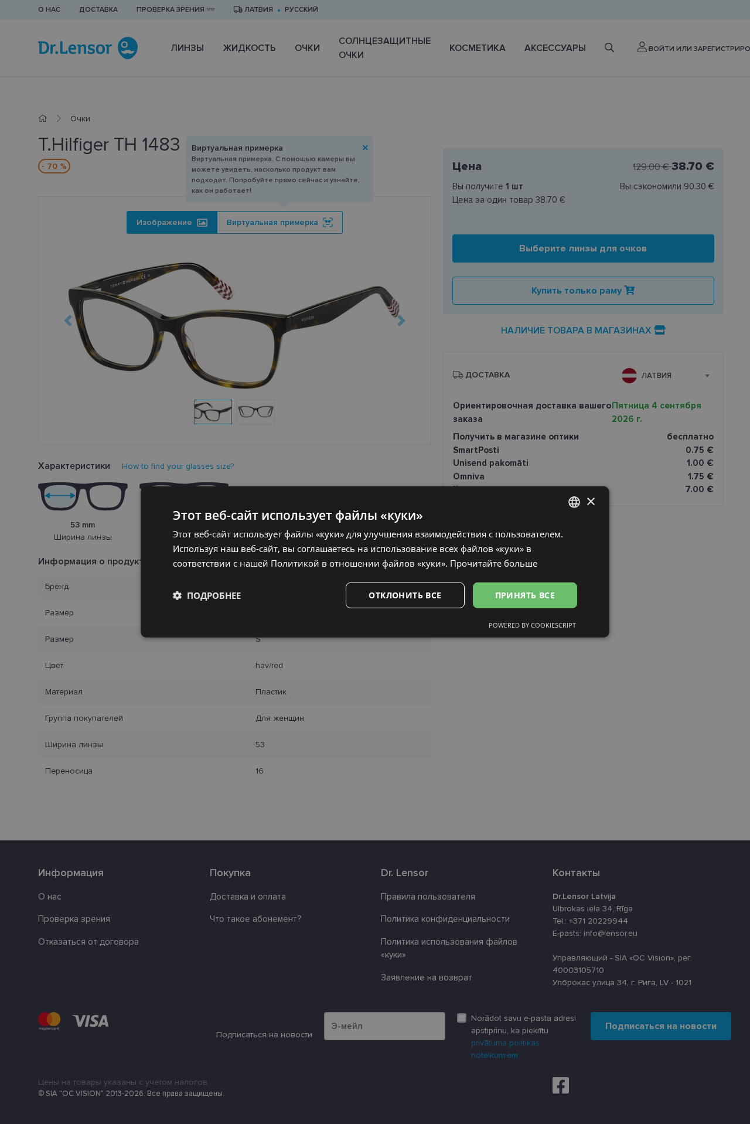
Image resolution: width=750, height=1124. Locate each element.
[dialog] (375, 562)
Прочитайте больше (493, 563)
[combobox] (574, 502)
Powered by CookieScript (532, 625)
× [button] (590, 501)
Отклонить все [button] (405, 594)
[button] (207, 595)
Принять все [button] (525, 594)
